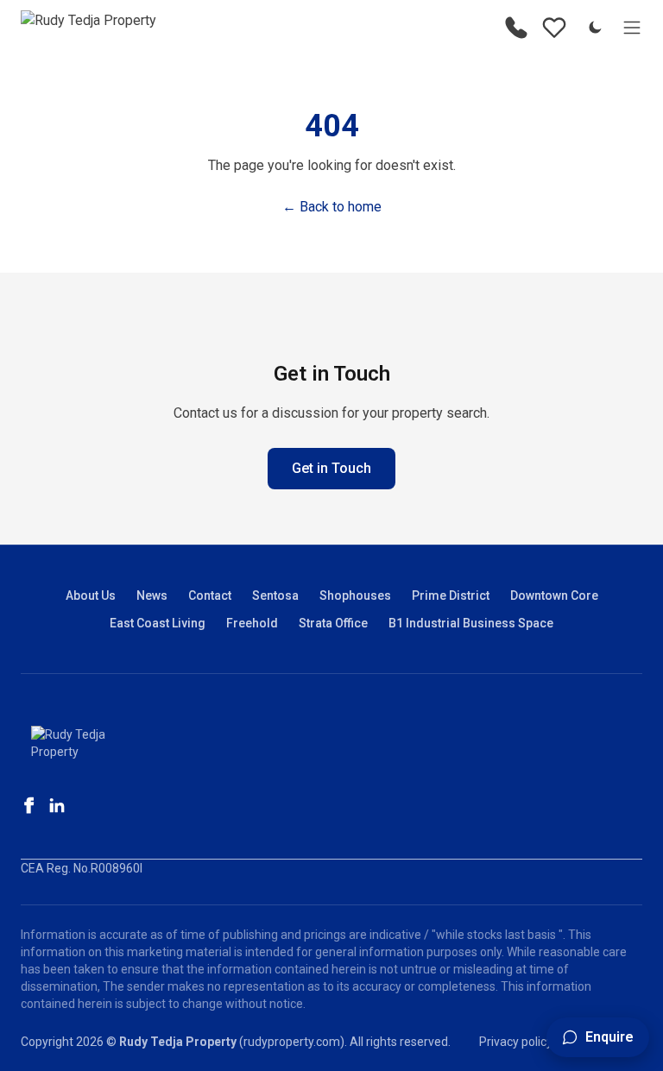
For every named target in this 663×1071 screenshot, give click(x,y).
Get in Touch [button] (331, 468)
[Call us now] (516, 27)
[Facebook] (29, 805)
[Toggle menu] (632, 27)
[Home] (88, 27)
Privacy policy (515, 1042)
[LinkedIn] (57, 805)
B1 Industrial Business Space (470, 623)
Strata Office (333, 623)
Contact (209, 595)
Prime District (450, 595)
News (151, 595)
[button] (597, 1037)
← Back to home (332, 206)
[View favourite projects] (554, 27)
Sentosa (275, 595)
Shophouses (355, 595)
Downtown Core (554, 595)
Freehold (252, 623)
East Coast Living (157, 623)
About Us (91, 595)
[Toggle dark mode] (594, 27)
